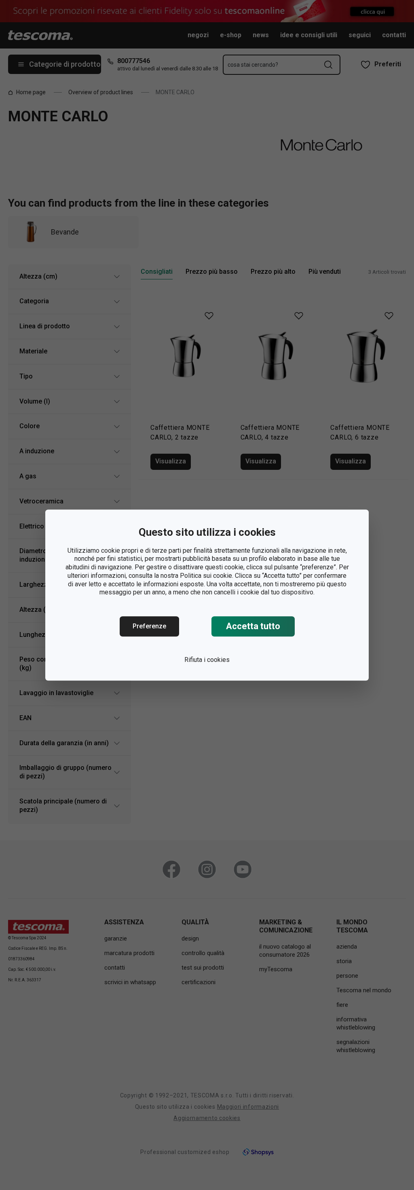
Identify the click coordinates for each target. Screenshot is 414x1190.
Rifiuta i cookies (207, 660)
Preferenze (149, 626)
